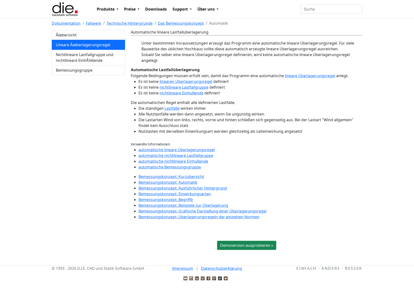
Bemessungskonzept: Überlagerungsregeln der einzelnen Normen (198, 216)
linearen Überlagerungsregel (186, 81)
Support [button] (180, 9)
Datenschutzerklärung (221, 268)
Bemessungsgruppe (74, 70)
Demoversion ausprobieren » (246, 245)
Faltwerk (93, 23)
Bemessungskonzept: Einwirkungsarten (174, 193)
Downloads (156, 9)
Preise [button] (130, 9)
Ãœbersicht (66, 35)
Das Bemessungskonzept (181, 23)
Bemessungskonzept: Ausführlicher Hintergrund (182, 188)
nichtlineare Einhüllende (181, 93)
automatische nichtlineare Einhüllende (173, 161)
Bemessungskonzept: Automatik (167, 182)
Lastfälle (172, 108)
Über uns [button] (206, 9)
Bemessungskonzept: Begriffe (165, 199)
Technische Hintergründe (130, 23)
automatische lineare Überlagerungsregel (176, 149)
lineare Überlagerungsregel (310, 75)
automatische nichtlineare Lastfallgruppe (175, 155)
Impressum (182, 268)
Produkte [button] (106, 9)
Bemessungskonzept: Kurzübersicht (171, 176)
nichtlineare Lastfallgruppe (184, 87)
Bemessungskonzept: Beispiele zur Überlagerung (183, 205)
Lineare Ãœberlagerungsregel (83, 44)
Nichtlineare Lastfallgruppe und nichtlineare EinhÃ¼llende (84, 57)
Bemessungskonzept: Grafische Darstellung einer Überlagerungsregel (202, 211)
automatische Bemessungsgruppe (169, 167)
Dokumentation (66, 23)
